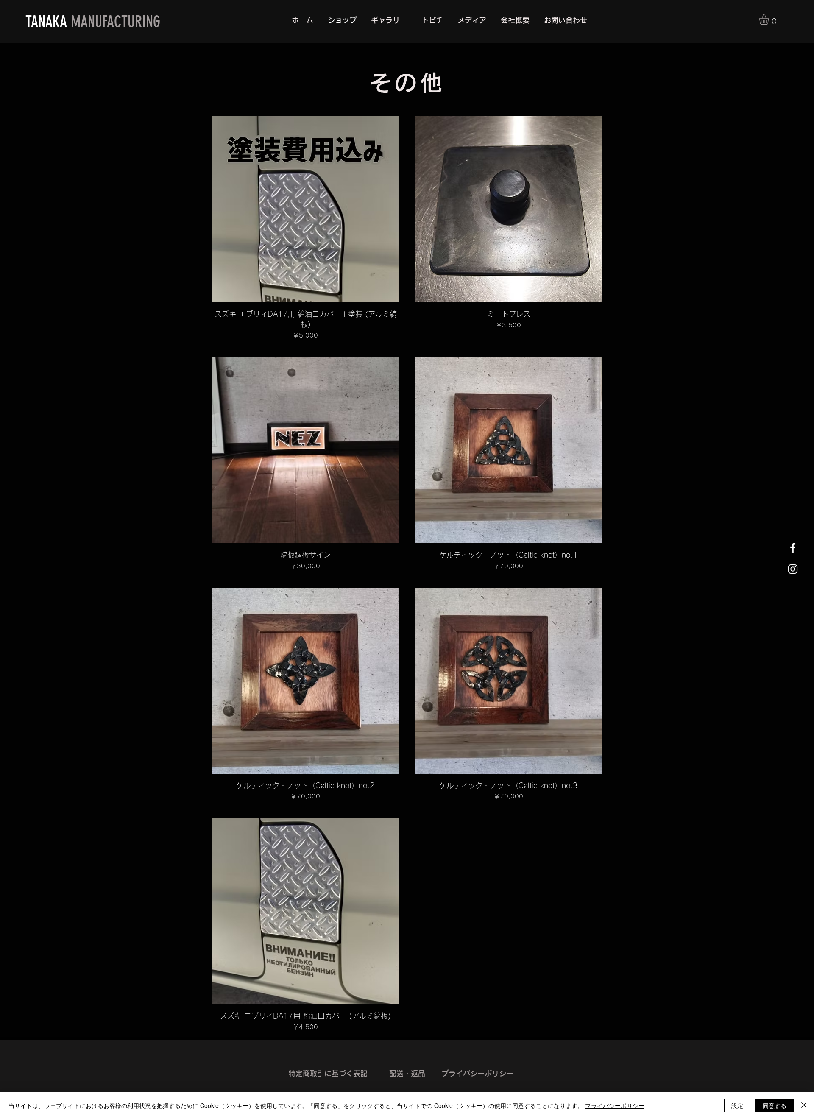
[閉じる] (804, 1105)
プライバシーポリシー (477, 1073)
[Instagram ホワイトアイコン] (792, 569)
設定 (737, 1105)
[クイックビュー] (305, 209)
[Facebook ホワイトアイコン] (792, 547)
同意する (774, 1105)
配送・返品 (407, 1073)
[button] (770, 19)
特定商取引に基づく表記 (328, 1073)
